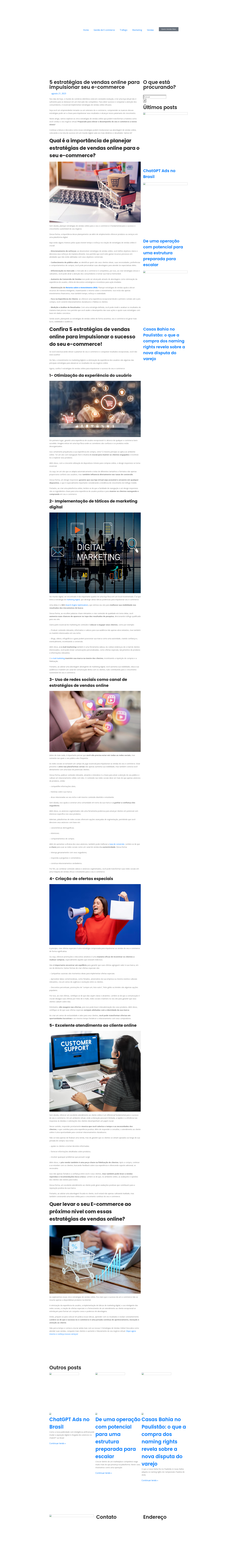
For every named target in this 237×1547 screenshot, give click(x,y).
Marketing (137, 30)
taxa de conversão (117, 844)
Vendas (150, 30)
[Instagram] (52, 1530)
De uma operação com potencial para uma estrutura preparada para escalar (163, 252)
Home (86, 30)
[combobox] (154, 97)
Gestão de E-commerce (104, 30)
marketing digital (73, 599)
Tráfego (123, 30)
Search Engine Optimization (77, 605)
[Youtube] (66, 1530)
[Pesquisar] (144, 100)
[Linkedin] (59, 1530)
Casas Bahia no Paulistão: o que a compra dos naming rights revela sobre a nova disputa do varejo (164, 1441)
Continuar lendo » (57, 1443)
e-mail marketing (58, 658)
